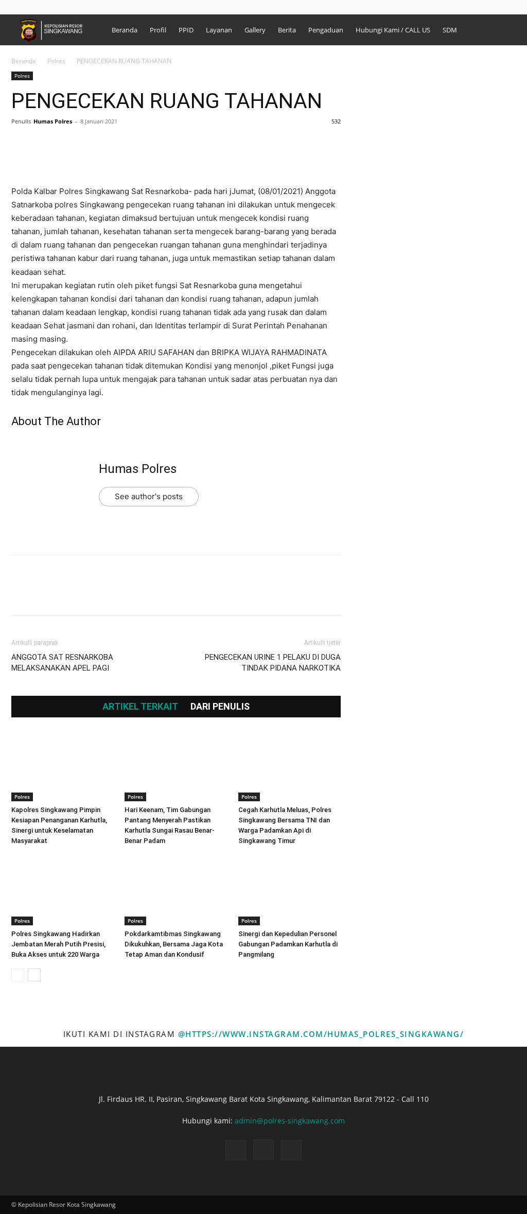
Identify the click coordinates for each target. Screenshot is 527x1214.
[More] (117, 144)
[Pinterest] (69, 144)
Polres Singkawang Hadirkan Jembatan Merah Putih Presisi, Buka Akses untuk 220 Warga (58, 944)
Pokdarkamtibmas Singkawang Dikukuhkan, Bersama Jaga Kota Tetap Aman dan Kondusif (174, 944)
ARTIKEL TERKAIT (140, 706)
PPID (186, 29)
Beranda (124, 29)
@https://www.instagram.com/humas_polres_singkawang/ (321, 1034)
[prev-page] (17, 975)
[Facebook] (474, 7)
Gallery (255, 29)
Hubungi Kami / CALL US (393, 29)
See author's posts (149, 496)
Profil (158, 29)
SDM (450, 29)
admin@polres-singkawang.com (290, 1120)
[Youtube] (508, 7)
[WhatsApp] (92, 144)
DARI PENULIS (220, 706)
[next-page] (34, 975)
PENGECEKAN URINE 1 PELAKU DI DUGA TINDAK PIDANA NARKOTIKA (273, 663)
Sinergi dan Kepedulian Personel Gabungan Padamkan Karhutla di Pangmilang (288, 944)
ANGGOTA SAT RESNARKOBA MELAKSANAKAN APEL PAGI (62, 663)
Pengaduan (325, 29)
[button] (458, 7)
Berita (287, 29)
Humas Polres (52, 121)
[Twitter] (45, 144)
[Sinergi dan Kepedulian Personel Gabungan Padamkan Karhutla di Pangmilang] (289, 890)
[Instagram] (491, 7)
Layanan (219, 29)
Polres (56, 61)
